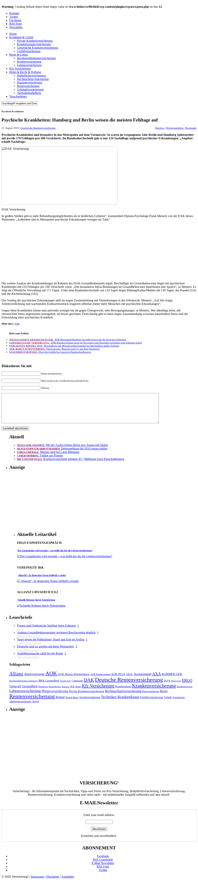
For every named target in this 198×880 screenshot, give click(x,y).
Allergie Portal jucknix (29, 636)
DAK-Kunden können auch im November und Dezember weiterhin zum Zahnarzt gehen (75, 342)
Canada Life (65, 681)
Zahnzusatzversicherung (20, 701)
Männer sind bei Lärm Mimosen (48, 452)
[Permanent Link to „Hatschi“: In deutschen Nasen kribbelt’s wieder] (48, 581)
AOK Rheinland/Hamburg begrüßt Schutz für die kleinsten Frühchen (67, 339)
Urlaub (168, 697)
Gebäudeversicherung (30, 89)
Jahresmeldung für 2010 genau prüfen (62, 448)
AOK (51, 673)
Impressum (37, 876)
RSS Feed (15, 23)
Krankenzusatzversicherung (34, 44)
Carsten (35, 650)
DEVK (167, 681)
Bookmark (190, 128)
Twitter (13, 16)
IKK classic (75, 686)
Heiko (26, 650)
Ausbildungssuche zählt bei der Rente (40, 653)
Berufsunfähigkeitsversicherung (36, 58)
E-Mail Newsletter (103, 863)
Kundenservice (184, 686)
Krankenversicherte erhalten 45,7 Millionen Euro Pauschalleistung (70, 459)
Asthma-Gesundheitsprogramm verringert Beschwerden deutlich (56, 632)
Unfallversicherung (28, 51)
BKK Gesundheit (48, 680)
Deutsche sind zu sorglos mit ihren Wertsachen (45, 646)
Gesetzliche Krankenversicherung (37, 47)
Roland (60, 697)
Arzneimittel (142, 674)
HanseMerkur (55, 687)
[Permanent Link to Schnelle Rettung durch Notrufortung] (41, 605)
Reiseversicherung (28, 86)
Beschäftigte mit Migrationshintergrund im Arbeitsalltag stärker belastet (64, 345)
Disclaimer (52, 876)
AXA (156, 673)
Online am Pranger (40, 455)
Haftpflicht (43, 687)
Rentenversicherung (29, 61)
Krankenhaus (123, 686)
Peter (19, 650)
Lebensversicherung (29, 65)
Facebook (15, 20)
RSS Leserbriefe (103, 859)
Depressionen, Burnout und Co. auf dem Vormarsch (54, 348)
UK (18, 657)
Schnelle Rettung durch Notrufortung (36, 600)
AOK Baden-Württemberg (74, 674)
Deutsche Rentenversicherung (129, 679)
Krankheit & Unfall (21, 37)
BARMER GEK (172, 674)
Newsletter (15, 27)
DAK (17, 323)
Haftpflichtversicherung (31, 75)
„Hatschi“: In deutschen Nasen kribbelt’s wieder (42, 575)
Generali (15, 686)
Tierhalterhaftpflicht (29, 93)
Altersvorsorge (34, 674)
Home (13, 33)
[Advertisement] (99, 251)
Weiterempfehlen (175, 128)
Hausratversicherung (29, 82)
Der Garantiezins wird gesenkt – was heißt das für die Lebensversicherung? (55, 550)
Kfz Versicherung (20, 68)
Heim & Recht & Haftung (25, 72)
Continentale (77, 681)
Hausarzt (65, 687)
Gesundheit (30, 686)
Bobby (20, 629)
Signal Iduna (72, 697)
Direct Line (176, 681)
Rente (164, 691)
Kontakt (14, 13)
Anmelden (67, 876)
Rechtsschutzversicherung (33, 79)
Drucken (159, 128)
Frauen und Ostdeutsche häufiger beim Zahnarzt (46, 625)
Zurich (35, 701)
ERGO (187, 680)
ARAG (129, 674)
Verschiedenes (18, 96)
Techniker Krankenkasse (120, 697)
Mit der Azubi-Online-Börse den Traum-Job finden (62, 445)
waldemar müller (30, 657)
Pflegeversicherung (55, 691)
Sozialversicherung (89, 697)
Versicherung (178, 697)
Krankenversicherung (154, 685)
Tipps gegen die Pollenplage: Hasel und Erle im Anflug (50, 639)
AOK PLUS (118, 674)
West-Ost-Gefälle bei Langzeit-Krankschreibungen (50, 352)
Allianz (16, 673)
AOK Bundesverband (100, 674)
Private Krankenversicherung (35, 40)
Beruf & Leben (18, 54)
